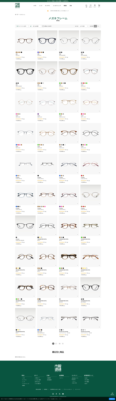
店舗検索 (49, 377)
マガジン (74, 381)
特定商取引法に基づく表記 (55, 389)
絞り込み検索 (35, 26)
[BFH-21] (47, 256)
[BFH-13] (90, 225)
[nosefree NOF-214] (47, 195)
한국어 (86, 383)
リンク (60, 398)
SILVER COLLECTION (63, 331)
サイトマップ (77, 389)
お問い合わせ (37, 381)
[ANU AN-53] (47, 71)
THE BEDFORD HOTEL (42, 239)
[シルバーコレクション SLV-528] (69, 318)
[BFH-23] (90, 256)
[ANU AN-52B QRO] (25, 71)
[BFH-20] (25, 256)
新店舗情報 (49, 379)
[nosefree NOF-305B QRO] (25, 225)
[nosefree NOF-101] (25, 164)
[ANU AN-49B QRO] (90, 40)
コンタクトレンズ (25, 383)
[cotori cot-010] (47, 102)
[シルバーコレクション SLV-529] (90, 318)
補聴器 (23, 385)
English (86, 377)
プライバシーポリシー (68, 389)
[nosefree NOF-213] (25, 195)
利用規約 (45, 389)
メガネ (23, 377)
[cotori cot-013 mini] (69, 102)
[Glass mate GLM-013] (47, 318)
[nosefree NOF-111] (90, 195)
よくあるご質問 (38, 379)
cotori (82, 84)
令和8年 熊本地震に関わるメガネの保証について (59, 10)
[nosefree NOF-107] (69, 164)
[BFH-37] (25, 318)
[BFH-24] (25, 287)
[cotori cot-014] (90, 102)
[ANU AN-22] (25, 40)
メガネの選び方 (38, 383)
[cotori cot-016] (25, 133)
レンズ (23, 381)
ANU (17, 54)
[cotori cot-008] (25, 102)
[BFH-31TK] (69, 287)
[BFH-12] (69, 225)
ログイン (61, 377)
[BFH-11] (47, 225)
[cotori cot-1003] (90, 133)
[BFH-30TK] (47, 287)
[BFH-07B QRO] (90, 287)
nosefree (17, 177)
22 (59, 343)
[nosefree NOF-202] (47, 164)
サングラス (24, 379)
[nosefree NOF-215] (69, 195)
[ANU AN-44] (47, 40)
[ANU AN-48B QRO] (69, 40)
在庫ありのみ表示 (47, 26)
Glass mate (39, 331)
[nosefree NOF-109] (90, 164)
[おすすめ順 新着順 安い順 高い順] (84, 26)
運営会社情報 (38, 389)
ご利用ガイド (37, 377)
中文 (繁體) (87, 381)
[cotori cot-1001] (69, 133)
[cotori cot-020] (47, 133)
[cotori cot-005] (90, 71)
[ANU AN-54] (69, 71)
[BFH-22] (69, 256)
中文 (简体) (87, 379)
